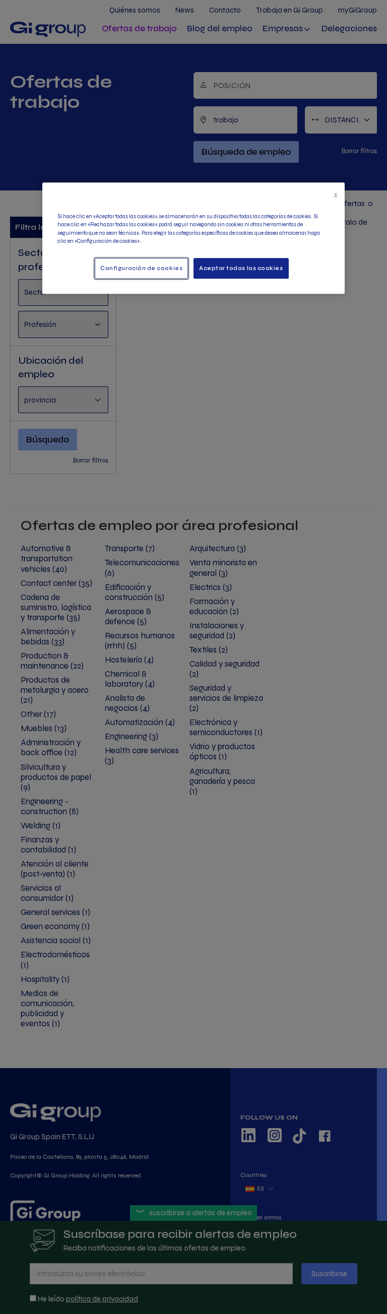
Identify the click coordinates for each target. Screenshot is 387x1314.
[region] (193, 238)
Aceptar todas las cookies (241, 268)
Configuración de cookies (141, 268)
